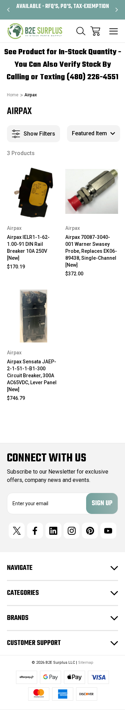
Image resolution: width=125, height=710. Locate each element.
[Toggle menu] (113, 31)
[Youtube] (108, 531)
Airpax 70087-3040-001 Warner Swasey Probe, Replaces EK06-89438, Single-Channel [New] (91, 251)
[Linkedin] (53, 531)
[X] (17, 531)
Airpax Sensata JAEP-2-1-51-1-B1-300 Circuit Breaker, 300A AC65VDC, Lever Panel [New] (32, 375)
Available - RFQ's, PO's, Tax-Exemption (62, 6)
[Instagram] (72, 531)
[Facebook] (35, 531)
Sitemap (85, 662)
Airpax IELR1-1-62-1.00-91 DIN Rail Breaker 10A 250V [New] (28, 247)
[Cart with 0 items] (95, 31)
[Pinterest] (90, 531)
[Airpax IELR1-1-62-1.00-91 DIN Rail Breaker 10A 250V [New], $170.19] (33, 191)
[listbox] (93, 133)
